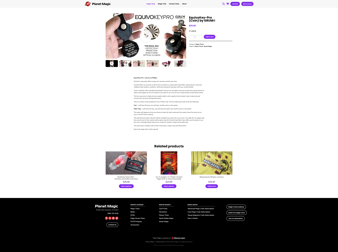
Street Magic (208, 46)
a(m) (182, 245)
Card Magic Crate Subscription (199, 212)
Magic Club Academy (236, 207)
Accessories (135, 225)
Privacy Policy (149, 241)
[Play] (112, 63)
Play (146, 36)
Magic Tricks (199, 44)
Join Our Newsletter (235, 218)
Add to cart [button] (212, 186)
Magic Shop (151, 4)
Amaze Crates (174, 4)
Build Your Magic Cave (236, 212)
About (184, 4)
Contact (235, 4)
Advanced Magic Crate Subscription (201, 209)
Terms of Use (160, 241)
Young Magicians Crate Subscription (201, 215)
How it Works (193, 218)
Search (223, 4)
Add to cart (210, 37)
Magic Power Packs (138, 218)
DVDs (133, 215)
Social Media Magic (166, 218)
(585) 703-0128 (112, 213)
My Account (247, 4)
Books (133, 212)
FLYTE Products (136, 221)
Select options (126, 186)
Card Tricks (163, 209)
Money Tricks (198, 46)
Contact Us (112, 225)
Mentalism (163, 212)
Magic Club (162, 4)
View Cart (227, 4)
